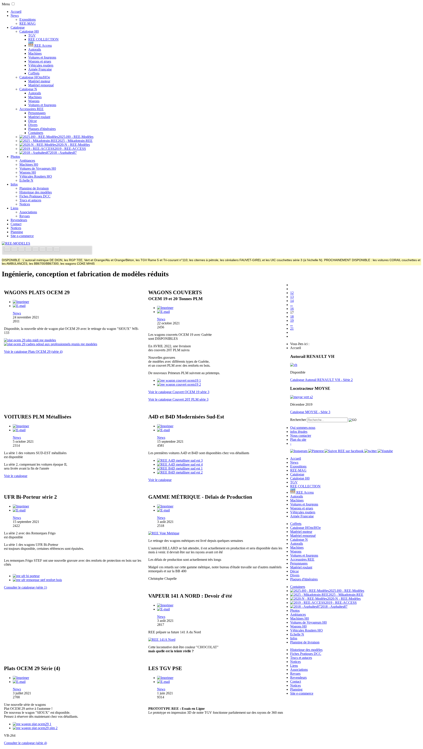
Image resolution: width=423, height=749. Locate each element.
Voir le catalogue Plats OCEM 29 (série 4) (33, 351)
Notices (24, 204)
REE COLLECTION (43, 39)
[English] (14, 250)
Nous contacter (300, 435)
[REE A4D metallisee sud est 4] (180, 464)
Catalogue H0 (29, 31)
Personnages (37, 113)
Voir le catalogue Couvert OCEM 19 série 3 (178, 392)
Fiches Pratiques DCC (34, 196)
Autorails (34, 49)
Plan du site (298, 439)
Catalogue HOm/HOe (34, 77)
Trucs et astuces (30, 200)
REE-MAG (27, 23)
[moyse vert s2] (301, 397)
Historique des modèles (35, 192)
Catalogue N (28, 89)
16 (292, 308)
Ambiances (27, 160)
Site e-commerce (22, 236)
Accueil (16, 11)
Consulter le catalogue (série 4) (25, 743)
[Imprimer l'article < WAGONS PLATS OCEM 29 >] (21, 302)
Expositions (27, 19)
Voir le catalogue (15, 476)
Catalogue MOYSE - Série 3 (310, 412)
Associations (28, 212)
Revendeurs (19, 220)
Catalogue (18, 27)
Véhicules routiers (40, 65)
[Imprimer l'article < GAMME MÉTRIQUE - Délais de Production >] (165, 506)
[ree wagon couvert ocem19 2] (179, 384)
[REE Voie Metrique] (163, 533)
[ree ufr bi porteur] (26, 576)
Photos (15, 156)
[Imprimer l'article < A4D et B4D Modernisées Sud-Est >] (165, 426)
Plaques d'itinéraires (42, 129)
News (15, 15)
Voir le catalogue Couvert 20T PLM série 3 (178, 399)
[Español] (36, 250)
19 (292, 320)
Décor (32, 121)
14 (292, 301)
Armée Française (40, 69)
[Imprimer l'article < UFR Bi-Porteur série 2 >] (21, 506)
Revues (24, 216)
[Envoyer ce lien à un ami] (19, 306)
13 (292, 297)
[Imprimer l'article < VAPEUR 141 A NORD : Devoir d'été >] (165, 605)
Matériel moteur (39, 81)
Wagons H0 (27, 172)
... (291, 305)
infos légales (298, 431)
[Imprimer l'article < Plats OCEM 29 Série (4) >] (21, 678)
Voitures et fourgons (42, 57)
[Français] (7, 250)
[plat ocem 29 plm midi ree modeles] (30, 340)
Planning (17, 232)
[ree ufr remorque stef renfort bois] (37, 580)
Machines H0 (28, 164)
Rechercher (298, 420)
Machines (35, 53)
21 (292, 328)
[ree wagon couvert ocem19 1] (179, 380)
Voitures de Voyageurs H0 (37, 168)
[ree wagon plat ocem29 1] (32, 724)
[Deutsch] (22, 250)
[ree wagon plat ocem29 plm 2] (35, 728)
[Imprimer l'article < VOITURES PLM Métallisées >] (21, 426)
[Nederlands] (50, 250)
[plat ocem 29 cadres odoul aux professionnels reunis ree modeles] (50, 344)
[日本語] (56, 250)
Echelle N (26, 180)
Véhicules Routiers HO (35, 176)
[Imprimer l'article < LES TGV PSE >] (165, 678)
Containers (35, 133)
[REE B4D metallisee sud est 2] (180, 472)
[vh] (293, 365)
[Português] (43, 250)
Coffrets (33, 73)
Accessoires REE (31, 109)
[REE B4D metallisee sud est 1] (180, 468)
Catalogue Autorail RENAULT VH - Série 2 (321, 380)
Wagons (33, 101)
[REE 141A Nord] (161, 639)
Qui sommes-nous (302, 427)
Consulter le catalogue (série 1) (25, 587)
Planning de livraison (34, 188)
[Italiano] (29, 250)
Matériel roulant (39, 117)
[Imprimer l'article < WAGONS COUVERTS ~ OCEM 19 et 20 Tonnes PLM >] (165, 308)
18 (292, 316)
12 (292, 293)
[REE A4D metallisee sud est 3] (180, 460)
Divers (32, 125)
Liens (14, 208)
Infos (14, 184)
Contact (16, 224)
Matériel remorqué (41, 85)
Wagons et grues (39, 61)
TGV (32, 35)
